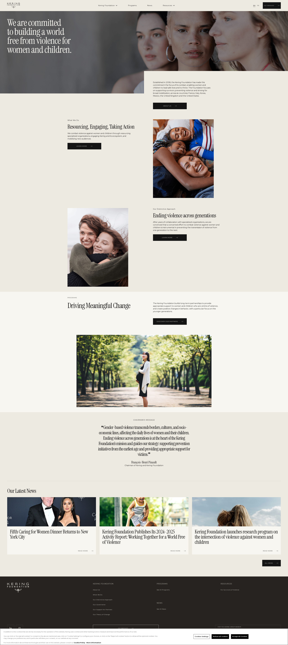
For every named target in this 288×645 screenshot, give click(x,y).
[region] (144, 526)
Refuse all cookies (220, 636)
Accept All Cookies (239, 636)
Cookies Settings (201, 636)
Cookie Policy (79, 643)
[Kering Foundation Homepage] (13, 5)
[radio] (254, 5)
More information (93, 643)
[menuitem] (132, 5)
